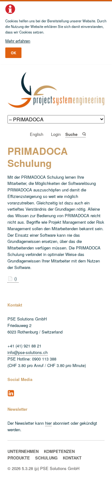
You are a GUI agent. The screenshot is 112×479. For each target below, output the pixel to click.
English (36, 134)
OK (13, 52)
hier (48, 423)
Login (56, 134)
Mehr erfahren (17, 41)
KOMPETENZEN (59, 451)
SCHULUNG (46, 458)
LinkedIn (10, 393)
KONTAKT (72, 458)
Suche (84, 134)
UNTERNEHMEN (23, 451)
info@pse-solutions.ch (27, 352)
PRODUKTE (18, 458)
